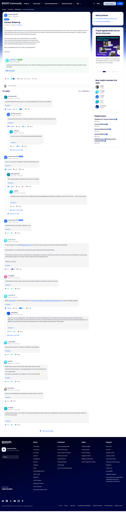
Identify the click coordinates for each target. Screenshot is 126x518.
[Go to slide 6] (112, 72)
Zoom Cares (36, 474)
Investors (35, 465)
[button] (20, 25)
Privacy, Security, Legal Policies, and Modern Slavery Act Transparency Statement (114, 479)
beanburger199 (13, 14)
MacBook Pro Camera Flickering (104, 119)
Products (10, 9)
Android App (61, 465)
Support (109, 442)
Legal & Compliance (97, 505)
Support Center (110, 452)
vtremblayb (11, 342)
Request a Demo (86, 456)
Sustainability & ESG (38, 471)
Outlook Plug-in (62, 459)
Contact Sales (85, 449)
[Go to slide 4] (107, 72)
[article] (46, 103)
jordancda (103, 106)
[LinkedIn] (7, 501)
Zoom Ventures (37, 486)
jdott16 (102, 86)
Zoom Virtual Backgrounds (65, 468)
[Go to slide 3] (103, 72)
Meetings (18, 9)
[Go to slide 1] (98, 72)
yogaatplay (14, 312)
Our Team (36, 452)
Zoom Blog (36, 446)
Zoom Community (111, 459)
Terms (60, 505)
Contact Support (110, 4)
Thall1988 (11, 276)
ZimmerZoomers (16, 113)
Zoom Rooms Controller (64, 452)
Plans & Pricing (86, 452)
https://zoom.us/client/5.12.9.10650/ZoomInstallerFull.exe (46, 300)
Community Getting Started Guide (106, 19)
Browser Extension (63, 456)
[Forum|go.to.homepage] (12, 4)
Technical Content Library (113, 462)
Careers (35, 456)
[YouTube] (15, 501)
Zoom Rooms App (62, 449)
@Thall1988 (12, 300)
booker (10, 361)
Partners (35, 462)
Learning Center (110, 456)
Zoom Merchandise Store (40, 489)
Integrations (36, 459)
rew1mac (16, 131)
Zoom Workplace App (63, 446)
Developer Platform (38, 483)
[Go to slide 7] (115, 72)
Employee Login (118, 505)
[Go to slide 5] (110, 72)
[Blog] (3, 501)
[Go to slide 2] (101, 72)
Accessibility (109, 471)
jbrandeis (11, 388)
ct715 (101, 101)
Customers (36, 449)
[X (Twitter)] (11, 501)
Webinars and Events (87, 459)
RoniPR (16, 191)
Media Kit (35, 477)
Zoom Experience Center (88, 462)
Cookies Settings (108, 505)
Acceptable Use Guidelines (84, 505)
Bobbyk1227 (13, 60)
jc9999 (102, 96)
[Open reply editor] (47, 85)
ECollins (102, 91)
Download (61, 442)
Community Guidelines (103, 21)
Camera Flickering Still (101, 129)
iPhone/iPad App (62, 462)
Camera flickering (100, 124)
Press (34, 468)
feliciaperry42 (12, 96)
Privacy (66, 505)
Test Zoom (109, 446)
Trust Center (73, 505)
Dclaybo (10, 408)
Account (108, 449)
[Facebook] (22, 501)
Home (4, 9)
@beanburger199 (26, 245)
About (35, 442)
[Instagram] (18, 501)
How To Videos (37, 480)
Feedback (108, 465)
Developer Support (111, 474)
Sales (84, 442)
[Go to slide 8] (117, 72)
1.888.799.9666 (7, 489)
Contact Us (109, 468)
